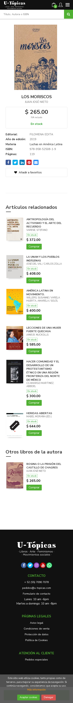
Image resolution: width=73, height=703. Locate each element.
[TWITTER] (30, 565)
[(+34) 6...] (49, 565)
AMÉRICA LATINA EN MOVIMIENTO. (39, 292)
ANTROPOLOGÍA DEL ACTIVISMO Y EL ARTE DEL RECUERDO (44, 223)
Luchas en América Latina (46, 144)
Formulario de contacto (36, 594)
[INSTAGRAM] (36, 565)
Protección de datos (36, 634)
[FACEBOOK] (24, 565)
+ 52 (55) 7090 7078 (36, 582)
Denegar (48, 697)
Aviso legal (36, 623)
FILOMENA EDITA (41, 134)
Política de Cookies (36, 640)
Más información (36, 689)
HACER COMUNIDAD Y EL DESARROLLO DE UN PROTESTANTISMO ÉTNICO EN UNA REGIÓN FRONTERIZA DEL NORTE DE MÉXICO (43, 371)
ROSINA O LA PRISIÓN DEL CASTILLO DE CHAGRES (43, 466)
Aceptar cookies (28, 697)
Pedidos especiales (36, 659)
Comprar (34, 246)
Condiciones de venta (36, 628)
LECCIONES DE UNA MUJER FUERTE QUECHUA (43, 329)
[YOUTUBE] (43, 565)
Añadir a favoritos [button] (30, 172)
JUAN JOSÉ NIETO (36, 102)
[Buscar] (68, 14)
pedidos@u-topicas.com (36, 588)
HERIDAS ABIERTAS (39, 413)
